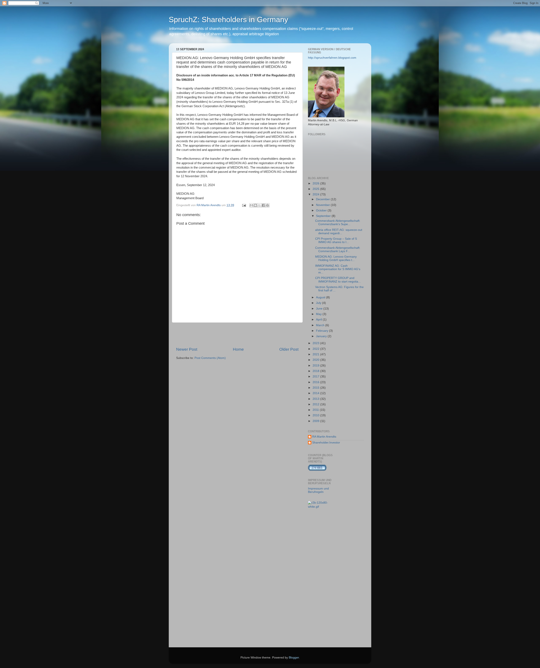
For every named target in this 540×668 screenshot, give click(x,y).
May (319, 314)
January (322, 336)
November (323, 205)
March (320, 325)
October (322, 210)
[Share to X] (259, 205)
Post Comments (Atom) (210, 358)
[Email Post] (244, 205)
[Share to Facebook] (263, 205)
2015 (316, 387)
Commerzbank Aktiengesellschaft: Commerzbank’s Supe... (337, 222)
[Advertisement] (237, 334)
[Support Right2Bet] (320, 506)
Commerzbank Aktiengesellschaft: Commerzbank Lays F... (337, 249)
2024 (316, 194)
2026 (316, 183)
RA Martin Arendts (324, 436)
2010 (316, 415)
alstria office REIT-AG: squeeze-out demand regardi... (338, 231)
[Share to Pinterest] (267, 205)
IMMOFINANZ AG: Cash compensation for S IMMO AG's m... (337, 269)
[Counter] (317, 470)
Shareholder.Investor (326, 442)
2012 (316, 404)
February (322, 330)
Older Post (288, 349)
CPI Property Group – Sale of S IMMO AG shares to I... (336, 240)
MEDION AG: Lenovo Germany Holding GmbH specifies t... (336, 258)
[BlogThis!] (255, 205)
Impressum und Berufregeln (318, 490)
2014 (316, 393)
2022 (316, 348)
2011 (316, 409)
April (319, 319)
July (319, 302)
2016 (316, 382)
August (321, 297)
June (319, 308)
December (323, 199)
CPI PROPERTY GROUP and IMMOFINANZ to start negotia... (338, 279)
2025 (316, 189)
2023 (316, 343)
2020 (316, 359)
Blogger (294, 657)
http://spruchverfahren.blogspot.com (332, 57)
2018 (316, 371)
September (324, 216)
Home (238, 349)
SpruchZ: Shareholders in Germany (228, 19)
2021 (316, 354)
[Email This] (251, 205)
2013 (316, 398)
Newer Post (186, 349)
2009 (316, 421)
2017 (316, 376)
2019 (316, 365)
